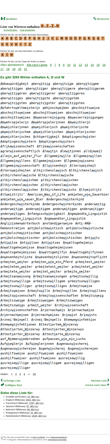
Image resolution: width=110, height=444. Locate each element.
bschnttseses (15, 117)
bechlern (79, 122)
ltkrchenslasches (19, 190)
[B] (12, 39)
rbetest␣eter (90, 262)
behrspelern (14, 122)
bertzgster (42, 103)
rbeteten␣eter (16, 267)
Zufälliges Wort (13, 385)
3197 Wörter (36, 403)
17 (2, 68)
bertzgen (11, 88)
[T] (103, 39)
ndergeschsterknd (65, 199)
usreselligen (79, 363)
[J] (48, 39)
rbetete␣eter (15, 271)
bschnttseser (81, 112)
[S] (94, 39)
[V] (12, 45)
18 (8, 68)
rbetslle (39, 291)
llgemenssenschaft (20, 165)
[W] (16, 45)
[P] (80, 39)
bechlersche (74, 127)
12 (80, 64)
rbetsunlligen (84, 281)
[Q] (84, 39)
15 (98, 64)
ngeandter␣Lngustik (65, 218)
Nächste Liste (99, 380)
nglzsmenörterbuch (20, 223)
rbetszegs (12, 305)
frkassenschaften (55, 146)
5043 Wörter (33, 400)
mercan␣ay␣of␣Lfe (46, 194)
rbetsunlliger (16, 286)
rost (69, 315)
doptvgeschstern (18, 141)
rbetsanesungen (50, 276)
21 (25, 68)
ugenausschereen (18, 348)
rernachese (81, 310)
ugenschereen (83, 348)
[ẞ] (98, 39)
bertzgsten (13, 103)
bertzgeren (13, 93)
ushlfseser (13, 358)
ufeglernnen (40, 344)
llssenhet (55, 165)
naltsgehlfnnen (86, 252)
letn (50, 151)
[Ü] (7, 45)
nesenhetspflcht (89, 257)
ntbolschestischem (20, 233)
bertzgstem (66, 98)
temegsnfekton (80, 319)
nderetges (12, 214)
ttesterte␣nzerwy (61, 334)
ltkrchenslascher (59, 185)
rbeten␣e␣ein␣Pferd (52, 262)
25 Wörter (36, 413)
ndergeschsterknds (62, 204)
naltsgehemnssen (55, 247)
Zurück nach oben (96, 385)
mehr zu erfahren (39, 437)
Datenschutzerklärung (59, 437)
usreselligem (46, 363)
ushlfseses (42, 358)
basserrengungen (85, 117)
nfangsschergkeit (46, 214)
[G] (34, 39)
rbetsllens (93, 291)
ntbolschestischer (20, 238)
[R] (89, 39)
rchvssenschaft (71, 305)
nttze (8, 242)
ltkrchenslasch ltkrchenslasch (68, 170)
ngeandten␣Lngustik (21, 218)
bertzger (37, 88)
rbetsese (81, 286)
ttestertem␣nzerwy (58, 324)
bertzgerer (42, 93)
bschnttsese (86, 108)
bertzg (40, 84)
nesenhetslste (16, 257)
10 (68, 64)
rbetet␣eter (47, 271)
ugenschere (52, 348)
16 (104, 64)
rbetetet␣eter (87, 267)
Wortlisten (11, 19)
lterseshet (83, 165)
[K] (53, 39)
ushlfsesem (41, 353)
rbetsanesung (15, 276)
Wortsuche (102, 19)
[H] (39, 39)
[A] (2, 39)
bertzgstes (71, 103)
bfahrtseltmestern (20, 108)
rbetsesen (12, 291)
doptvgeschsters (56, 141)
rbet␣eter (40, 305)
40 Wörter (33, 409)
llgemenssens (79, 161)
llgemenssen (47, 161)
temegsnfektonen (18, 324)
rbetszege (12, 300)
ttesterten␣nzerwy (20, 329)
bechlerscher (81, 132)
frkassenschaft (17, 146)
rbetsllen (65, 291)
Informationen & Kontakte (57, 440)
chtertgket (46, 137)
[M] (62, 39)
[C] (16, 39)
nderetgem (38, 209)
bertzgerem (91, 88)
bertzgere (63, 88)
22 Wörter (33, 396)
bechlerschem (15, 132)
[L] (57, 39)
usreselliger (15, 368)
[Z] (30, 45)
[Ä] (7, 39)
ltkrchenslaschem (19, 180)
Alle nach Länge (37, 64)
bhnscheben (56, 108)
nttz (92, 238)
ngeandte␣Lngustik (87, 214)
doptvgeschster (79, 137)
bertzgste (38, 98)
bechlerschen (48, 132)
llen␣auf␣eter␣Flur (21, 156)
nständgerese (58, 223)
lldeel (93, 151)
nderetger (92, 209)
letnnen (70, 151)
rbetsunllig (84, 276)
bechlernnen (14, 127)
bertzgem (87, 84)
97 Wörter (32, 406)
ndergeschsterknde (20, 204)
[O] (71, 39)
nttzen (29, 242)
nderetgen (65, 209)
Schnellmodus (10, 30)
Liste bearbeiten (27, 30)
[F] (30, 39)
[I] (43, 39)
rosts (88, 315)
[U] (2, 45)
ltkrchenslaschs (58, 190)
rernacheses (45, 315)
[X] (21, 45)
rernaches (53, 310)
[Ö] (75, 39)
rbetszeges (69, 300)
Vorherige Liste (12, 380)
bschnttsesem (15, 112)
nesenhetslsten (52, 257)
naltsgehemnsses (18, 252)
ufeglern (11, 344)
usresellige (14, 363)
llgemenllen (87, 156)
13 (86, 64)
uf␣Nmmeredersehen (20, 339)
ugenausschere (72, 344)
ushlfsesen (69, 353)
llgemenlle (57, 156)
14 (92, 64)
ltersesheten (15, 170)
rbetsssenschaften (58, 295)
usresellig (71, 358)
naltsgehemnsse (17, 247)
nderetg (95, 204)
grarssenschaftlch (20, 151)
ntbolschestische (84, 228)
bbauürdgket (14, 84)
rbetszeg (92, 295)
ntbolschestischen (62, 233)
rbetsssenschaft (18, 295)
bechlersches (15, 137)
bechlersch (44, 127)
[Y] (25, 45)
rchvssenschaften (19, 310)
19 (13, 68)
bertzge (63, 84)
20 (19, 68)
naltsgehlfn (53, 252)
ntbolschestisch (45, 228)
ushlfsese (12, 353)
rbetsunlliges (51, 286)
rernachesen (14, 315)
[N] (66, 39)
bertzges (11, 98)
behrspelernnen (48, 122)
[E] (25, 39)
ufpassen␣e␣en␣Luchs (64, 339)
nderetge (11, 209)
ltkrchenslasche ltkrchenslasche (37, 175)
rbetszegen (41, 300)
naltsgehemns (78, 242)
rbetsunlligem (49, 281)
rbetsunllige (15, 281)
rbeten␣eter (14, 262)
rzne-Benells (46, 319)
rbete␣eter (77, 271)
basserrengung (49, 117)
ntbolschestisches (62, 238)
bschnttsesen (48, 112)
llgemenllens (15, 161)
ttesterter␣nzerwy (20, 334)
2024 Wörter (39, 416)
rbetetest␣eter (52, 267)
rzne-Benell (14, 319)
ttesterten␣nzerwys (63, 329)
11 (74, 64)
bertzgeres (71, 93)
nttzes (50, 242)
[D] (21, 39)
